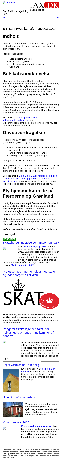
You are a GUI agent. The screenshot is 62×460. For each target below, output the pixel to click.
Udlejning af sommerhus (19, 397)
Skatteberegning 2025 (22, 265)
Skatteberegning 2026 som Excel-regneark (31, 242)
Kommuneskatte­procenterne (36, 426)
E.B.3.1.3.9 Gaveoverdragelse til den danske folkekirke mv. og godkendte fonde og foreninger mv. (30, 178)
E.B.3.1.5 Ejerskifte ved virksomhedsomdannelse (20, 118)
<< (4, 17)
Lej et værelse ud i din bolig (21, 365)
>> (58, 17)
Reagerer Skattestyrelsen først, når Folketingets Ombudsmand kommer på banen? (28, 332)
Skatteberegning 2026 (34, 246)
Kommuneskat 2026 (16, 422)
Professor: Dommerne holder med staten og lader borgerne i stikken (30, 273)
